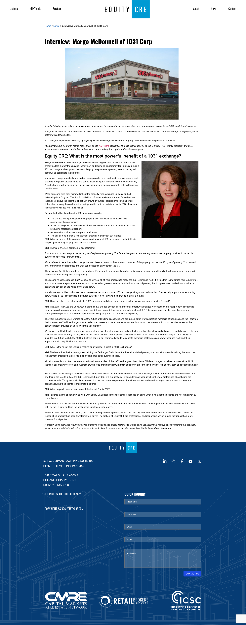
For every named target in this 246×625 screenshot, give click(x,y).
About (196, 9)
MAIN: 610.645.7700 (56, 485)
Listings (14, 9)
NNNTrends (35, 9)
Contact (232, 9)
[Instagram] (173, 461)
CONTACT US (192, 573)
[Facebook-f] (181, 461)
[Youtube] (190, 461)
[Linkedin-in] (164, 461)
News (213, 9)
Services (57, 9)
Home (48, 25)
